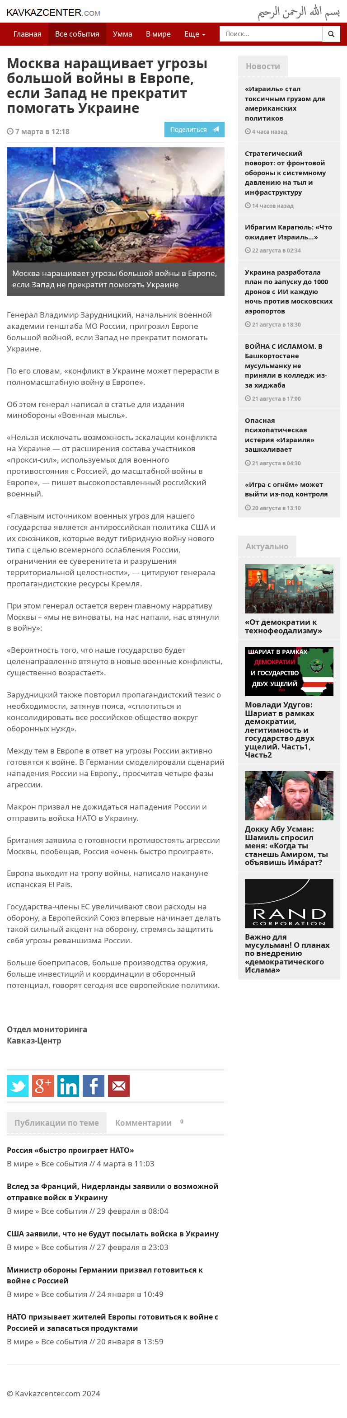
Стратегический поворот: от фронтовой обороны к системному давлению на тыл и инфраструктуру (285, 179)
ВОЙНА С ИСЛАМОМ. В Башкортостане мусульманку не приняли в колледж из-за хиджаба (286, 372)
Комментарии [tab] (149, 1123)
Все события (77, 34)
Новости (263, 66)
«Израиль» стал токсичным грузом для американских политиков (285, 109)
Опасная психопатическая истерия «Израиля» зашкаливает (279, 441)
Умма (122, 34)
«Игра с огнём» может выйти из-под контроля (286, 495)
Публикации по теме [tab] (56, 1123)
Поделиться (191, 129)
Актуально (267, 546)
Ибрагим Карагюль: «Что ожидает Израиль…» (288, 238)
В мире (158, 34)
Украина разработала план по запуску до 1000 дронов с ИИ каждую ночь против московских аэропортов (289, 297)
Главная (28, 34)
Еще (192, 34)
